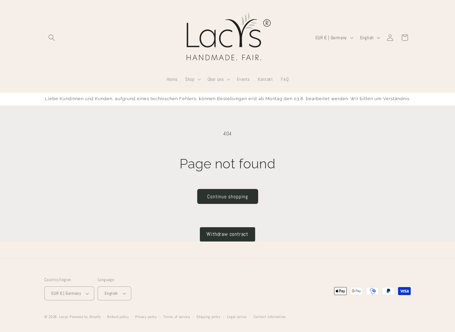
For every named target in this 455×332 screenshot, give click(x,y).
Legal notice (237, 316)
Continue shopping (227, 196)
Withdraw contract (227, 234)
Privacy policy (146, 316)
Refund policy (118, 316)
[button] (51, 37)
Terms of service (176, 316)
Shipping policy (209, 316)
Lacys (64, 316)
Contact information (269, 316)
